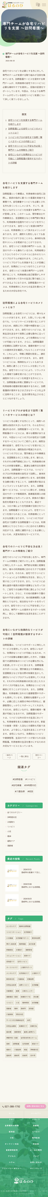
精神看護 (22, 944)
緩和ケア (11, 840)
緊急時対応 (10, 979)
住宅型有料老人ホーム (29, 1038)
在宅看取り (28, 932)
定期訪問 (30, 979)
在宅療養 (35, 985)
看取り (8, 1049)
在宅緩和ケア (24, 973)
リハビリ (11, 826)
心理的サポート (26, 967)
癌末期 (8, 1032)
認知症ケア (10, 961)
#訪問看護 (18, 779)
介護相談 (21, 979)
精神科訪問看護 (24, 926)
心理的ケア (36, 973)
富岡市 (8, 1055)
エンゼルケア (11, 926)
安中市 (32, 1055)
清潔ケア (27, 955)
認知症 (31, 1008)
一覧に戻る (24, 756)
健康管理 (29, 950)
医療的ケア (23, 1026)
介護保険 (9, 1014)
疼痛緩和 (9, 950)
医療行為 (33, 1026)
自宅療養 (35, 1002)
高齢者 (10, 845)
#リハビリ (30, 779)
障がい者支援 (11, 944)
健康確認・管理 (12, 997)
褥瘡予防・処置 (12, 1038)
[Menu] (44, 5)
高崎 (8, 1044)
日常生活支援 (11, 985)
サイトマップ (36, 1168)
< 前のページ (9, 756)
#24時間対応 (30, 785)
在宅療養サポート (22, 938)
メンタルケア (11, 973)
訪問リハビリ (24, 985)
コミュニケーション (13, 955)
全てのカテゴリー (14, 812)
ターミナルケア (12, 967)
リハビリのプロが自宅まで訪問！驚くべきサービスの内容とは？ (25, 139)
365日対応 (19, 1014)
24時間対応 (12, 817)
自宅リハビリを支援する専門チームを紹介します (25, 122)
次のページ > (39, 756)
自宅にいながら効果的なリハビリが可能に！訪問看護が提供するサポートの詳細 (25, 158)
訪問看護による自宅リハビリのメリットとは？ (25, 130)
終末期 (36, 997)
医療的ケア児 (25, 997)
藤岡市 (16, 1055)
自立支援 (32, 944)
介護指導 (17, 1049)
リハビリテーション (13, 932)
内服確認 (9, 991)
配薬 (17, 991)
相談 (25, 1049)
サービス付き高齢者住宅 (15, 1020)
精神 (9, 836)
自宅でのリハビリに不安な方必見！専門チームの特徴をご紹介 (25, 147)
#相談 (30, 791)
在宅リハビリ (22, 961)
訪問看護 (16, 1044)
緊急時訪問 (36, 938)
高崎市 (23, 1008)
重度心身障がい (29, 1032)
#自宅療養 (16, 785)
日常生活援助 (11, 1026)
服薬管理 (17, 1032)
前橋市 (24, 1055)
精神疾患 (25, 1002)
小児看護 (9, 938)
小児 (9, 831)
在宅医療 (25, 1044)
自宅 (28, 1020)
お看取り (11, 821)
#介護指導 (20, 791)
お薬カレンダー (28, 991)
